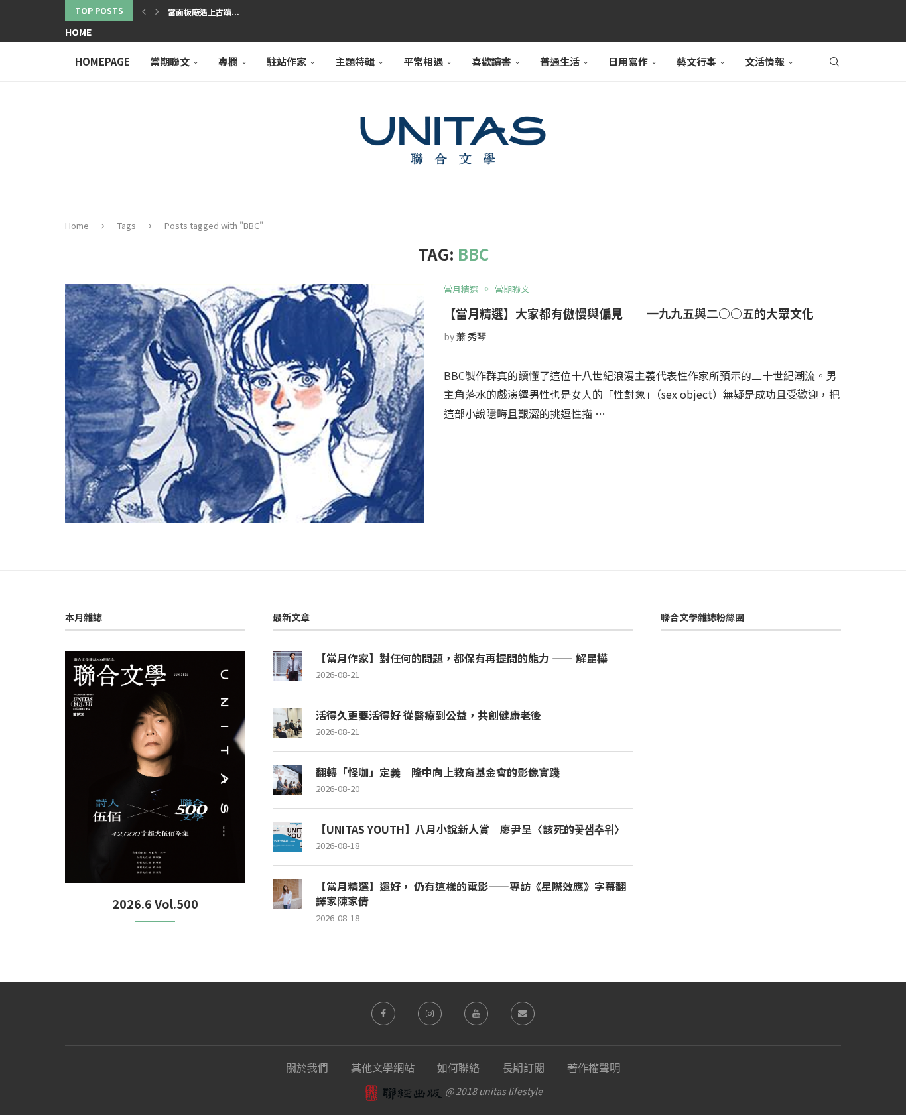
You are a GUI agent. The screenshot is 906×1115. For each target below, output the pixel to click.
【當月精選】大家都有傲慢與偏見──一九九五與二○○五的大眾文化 (629, 313)
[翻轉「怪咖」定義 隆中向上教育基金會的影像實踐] (287, 780)
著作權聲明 (593, 1067)
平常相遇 (423, 61)
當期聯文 (170, 61)
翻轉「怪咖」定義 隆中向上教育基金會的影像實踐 (438, 772)
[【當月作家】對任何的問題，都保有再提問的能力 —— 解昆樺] (287, 666)
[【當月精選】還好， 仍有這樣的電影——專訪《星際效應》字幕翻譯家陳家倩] (287, 894)
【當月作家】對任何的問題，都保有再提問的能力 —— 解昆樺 (462, 658)
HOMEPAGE (102, 61)
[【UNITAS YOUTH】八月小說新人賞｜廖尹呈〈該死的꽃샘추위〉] (287, 837)
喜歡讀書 (491, 61)
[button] (144, 10)
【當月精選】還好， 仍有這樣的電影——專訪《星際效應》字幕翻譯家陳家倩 (471, 894)
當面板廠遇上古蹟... (203, 11)
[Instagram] (430, 1013)
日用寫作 (628, 61)
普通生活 (560, 61)
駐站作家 (286, 61)
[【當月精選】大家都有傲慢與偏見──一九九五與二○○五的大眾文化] (244, 403)
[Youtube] (476, 1013)
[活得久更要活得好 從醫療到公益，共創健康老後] (287, 723)
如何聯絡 (458, 1067)
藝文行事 (696, 61)
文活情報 (765, 61)
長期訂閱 (523, 1067)
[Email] (523, 1013)
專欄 (228, 61)
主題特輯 (355, 61)
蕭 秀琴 (471, 336)
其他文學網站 (383, 1067)
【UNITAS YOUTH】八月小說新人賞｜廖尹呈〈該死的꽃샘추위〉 (470, 829)
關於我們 (307, 1067)
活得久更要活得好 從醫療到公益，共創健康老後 (428, 715)
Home (78, 31)
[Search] (834, 61)
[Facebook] (383, 1013)
